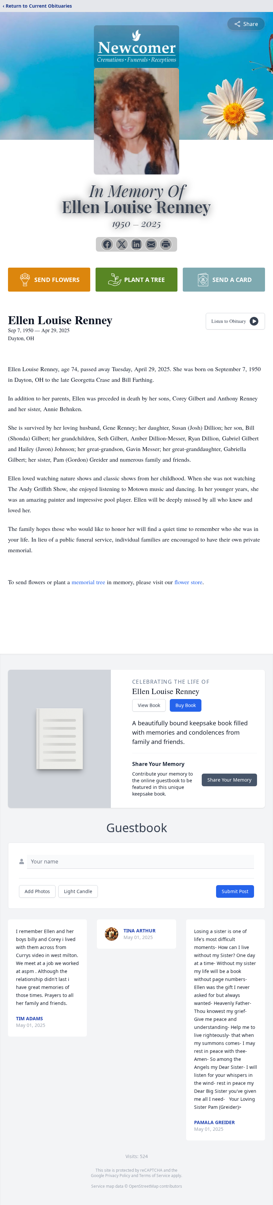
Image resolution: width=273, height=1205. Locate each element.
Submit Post (235, 891)
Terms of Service (154, 1175)
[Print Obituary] (166, 244)
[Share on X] (122, 244)
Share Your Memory (229, 780)
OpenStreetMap (143, 1186)
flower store (188, 582)
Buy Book (185, 705)
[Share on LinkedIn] (136, 244)
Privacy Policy (117, 1175)
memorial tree (88, 582)
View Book (149, 705)
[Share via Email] (151, 244)
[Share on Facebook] (107, 244)
